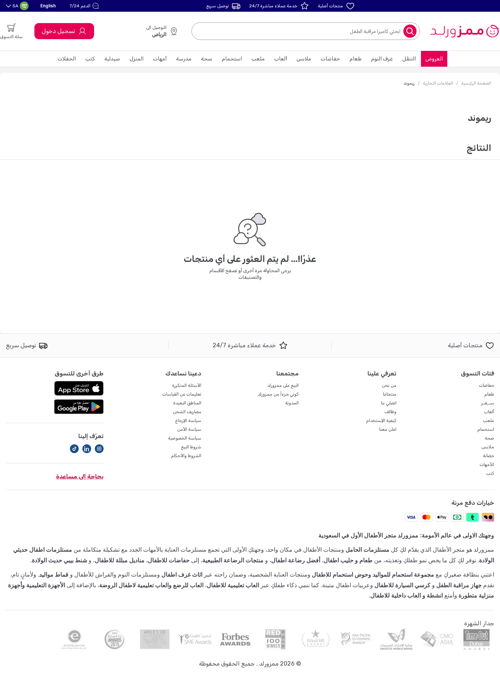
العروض (434, 59)
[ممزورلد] (464, 31)
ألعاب (280, 59)
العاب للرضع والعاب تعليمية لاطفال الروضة (151, 585)
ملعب (258, 59)
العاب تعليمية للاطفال (233, 585)
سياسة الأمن (189, 429)
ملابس (303, 59)
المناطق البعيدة (187, 402)
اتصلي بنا (388, 402)
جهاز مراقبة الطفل (459, 585)
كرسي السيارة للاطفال (402, 585)
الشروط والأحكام (186, 455)
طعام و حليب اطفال (348, 560)
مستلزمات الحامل (367, 550)
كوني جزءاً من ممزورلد (278, 394)
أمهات (160, 59)
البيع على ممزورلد (283, 385)
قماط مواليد (53, 574)
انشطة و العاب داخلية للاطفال (406, 595)
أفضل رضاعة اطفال (295, 560)
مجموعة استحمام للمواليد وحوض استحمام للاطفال (373, 574)
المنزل (136, 59)
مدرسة (183, 59)
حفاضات (330, 59)
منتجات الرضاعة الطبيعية (233, 560)
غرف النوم (382, 59)
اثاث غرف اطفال (181, 574)
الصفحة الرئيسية (476, 83)
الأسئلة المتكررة (186, 385)
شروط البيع (191, 446)
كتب (90, 59)
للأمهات (487, 464)
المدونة (292, 402)
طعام (356, 59)
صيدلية (112, 59)
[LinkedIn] (86, 448)
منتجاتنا (389, 394)
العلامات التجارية (438, 83)
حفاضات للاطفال (169, 560)
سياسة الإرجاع (188, 420)
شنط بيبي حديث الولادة (59, 560)
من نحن (389, 385)
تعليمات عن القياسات (181, 394)
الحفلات (66, 59)
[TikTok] (74, 448)
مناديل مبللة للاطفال (120, 560)
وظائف (390, 411)
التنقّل (409, 59)
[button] (85, 6)
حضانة (488, 455)
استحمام (232, 59)
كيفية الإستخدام (381, 420)
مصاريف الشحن (187, 411)
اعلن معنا (387, 429)
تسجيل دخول (58, 30)
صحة (206, 59)
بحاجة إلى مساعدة (80, 476)
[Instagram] (99, 448)
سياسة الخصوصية (184, 438)
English (48, 5)
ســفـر (487, 402)
